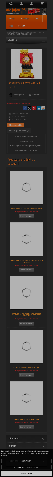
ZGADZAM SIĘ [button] (26, 473)
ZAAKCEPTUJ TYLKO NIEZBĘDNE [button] (26, 467)
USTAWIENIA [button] (26, 461)
